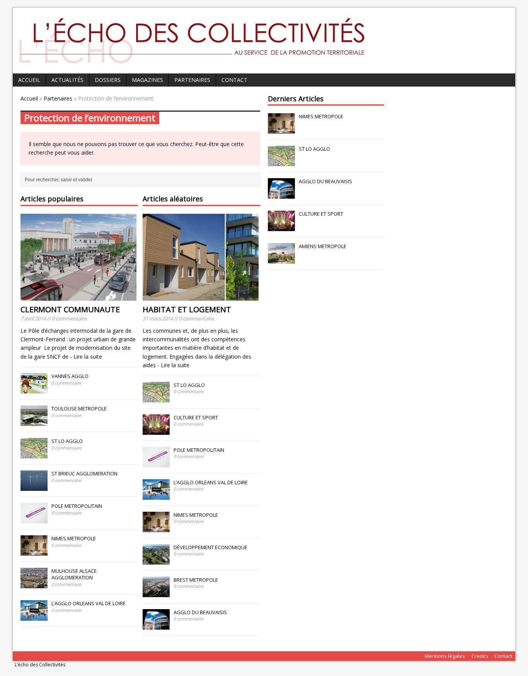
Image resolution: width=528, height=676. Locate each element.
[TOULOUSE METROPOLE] (34, 421)
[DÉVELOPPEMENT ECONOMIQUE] (156, 560)
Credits (480, 655)
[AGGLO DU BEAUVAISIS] (156, 625)
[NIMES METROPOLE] (34, 551)
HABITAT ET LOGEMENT (187, 309)
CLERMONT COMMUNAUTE (70, 309)
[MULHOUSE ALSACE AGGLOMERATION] (34, 584)
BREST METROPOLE (196, 579)
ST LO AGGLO (67, 441)
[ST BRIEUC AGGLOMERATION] (34, 486)
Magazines (147, 79)
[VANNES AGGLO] (34, 389)
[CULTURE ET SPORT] (156, 430)
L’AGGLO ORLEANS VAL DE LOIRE (88, 603)
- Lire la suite (86, 356)
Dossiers (108, 79)
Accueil (29, 79)
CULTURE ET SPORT (196, 417)
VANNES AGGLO (70, 376)
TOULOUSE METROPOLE (79, 408)
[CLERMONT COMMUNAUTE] (78, 296)
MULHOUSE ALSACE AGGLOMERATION (74, 574)
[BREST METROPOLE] (156, 592)
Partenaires (192, 79)
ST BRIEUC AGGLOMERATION (84, 473)
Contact (234, 79)
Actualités (67, 79)
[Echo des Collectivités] (206, 65)
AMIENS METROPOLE (323, 246)
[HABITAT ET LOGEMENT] (201, 296)
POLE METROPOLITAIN (76, 505)
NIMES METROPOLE (73, 538)
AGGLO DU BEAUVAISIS (200, 612)
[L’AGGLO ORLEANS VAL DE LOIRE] (34, 616)
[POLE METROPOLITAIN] (34, 519)
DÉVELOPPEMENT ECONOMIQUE (210, 547)
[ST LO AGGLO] (34, 454)
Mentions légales (445, 655)
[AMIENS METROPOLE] (281, 259)
